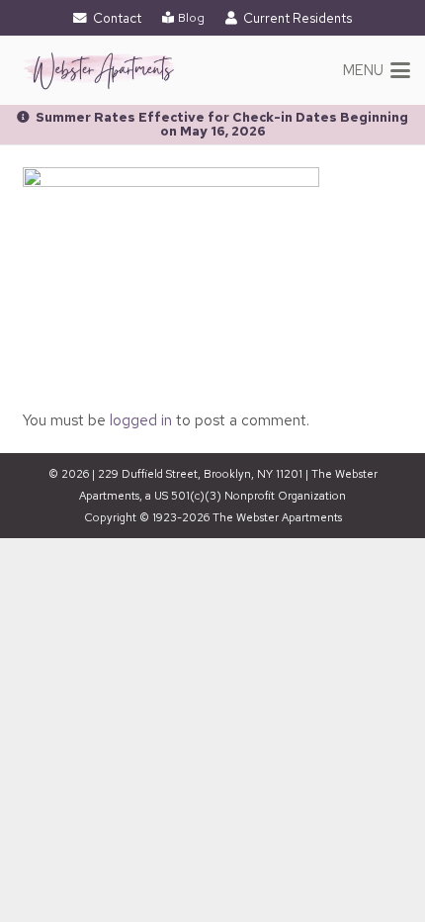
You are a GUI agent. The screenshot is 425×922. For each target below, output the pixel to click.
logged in (141, 420)
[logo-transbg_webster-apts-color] (99, 70)
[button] (377, 70)
